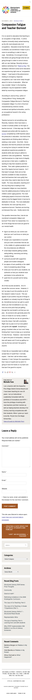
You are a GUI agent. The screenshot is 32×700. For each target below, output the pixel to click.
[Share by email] (15, 372)
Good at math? (9, 593)
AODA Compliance (11, 693)
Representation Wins (11, 617)
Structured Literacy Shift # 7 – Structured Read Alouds (14, 612)
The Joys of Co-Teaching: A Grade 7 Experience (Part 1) (15, 607)
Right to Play (22, 66)
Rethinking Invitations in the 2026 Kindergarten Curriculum (15, 598)
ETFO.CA (9, 681)
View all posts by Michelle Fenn (14, 421)
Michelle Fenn (18, 21)
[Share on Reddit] (8, 372)
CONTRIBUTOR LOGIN (19, 681)
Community (8, 590)
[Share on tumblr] (12, 372)
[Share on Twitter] (5, 372)
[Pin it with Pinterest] (10, 372)
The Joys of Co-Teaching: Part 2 (14, 602)
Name (4, 472)
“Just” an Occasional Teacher (17, 535)
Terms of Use (21, 693)
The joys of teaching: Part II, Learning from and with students (14, 621)
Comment (5, 446)
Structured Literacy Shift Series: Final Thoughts (14, 585)
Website (4, 489)
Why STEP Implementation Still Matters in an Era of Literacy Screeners (14, 628)
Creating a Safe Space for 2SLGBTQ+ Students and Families (17, 527)
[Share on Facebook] (3, 372)
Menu (27, 8)
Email (4, 480)
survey (4, 134)
